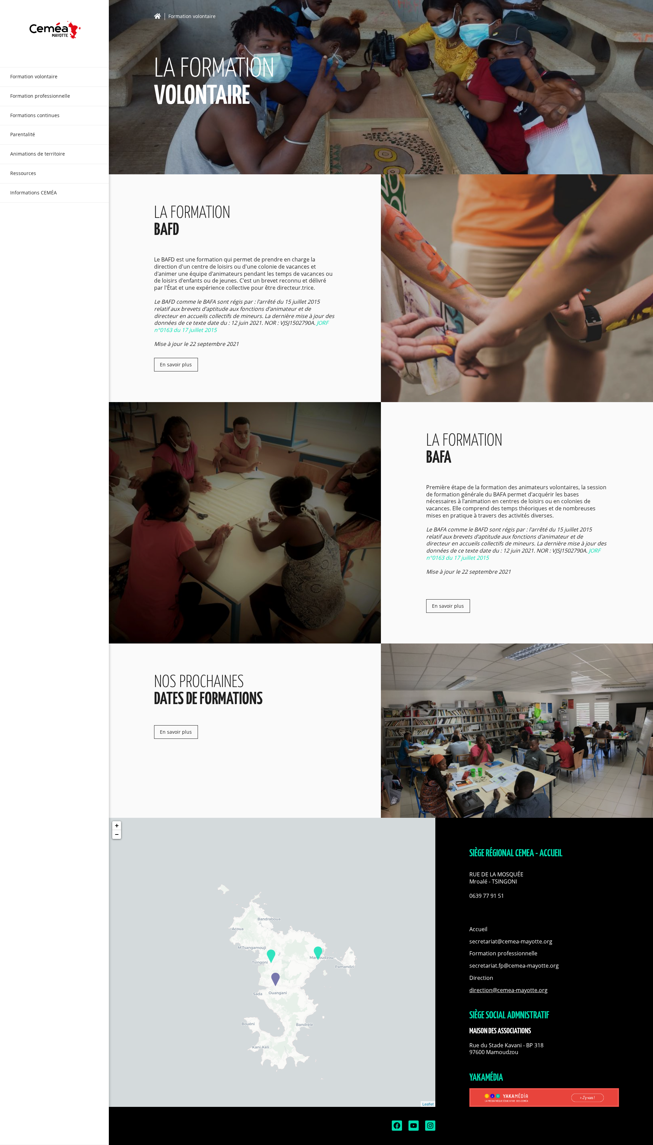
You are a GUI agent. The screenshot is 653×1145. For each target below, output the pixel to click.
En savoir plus (176, 364)
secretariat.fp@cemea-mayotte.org (514, 965)
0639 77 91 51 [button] (486, 896)
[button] (544, 888)
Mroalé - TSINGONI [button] (493, 881)
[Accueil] (159, 16)
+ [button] (117, 825)
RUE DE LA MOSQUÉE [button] (497, 874)
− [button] (117, 834)
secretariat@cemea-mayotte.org (510, 941)
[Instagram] (429, 1129)
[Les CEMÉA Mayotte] (54, 33)
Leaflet (428, 1104)
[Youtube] (413, 1129)
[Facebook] (396, 1129)
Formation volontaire (192, 16)
